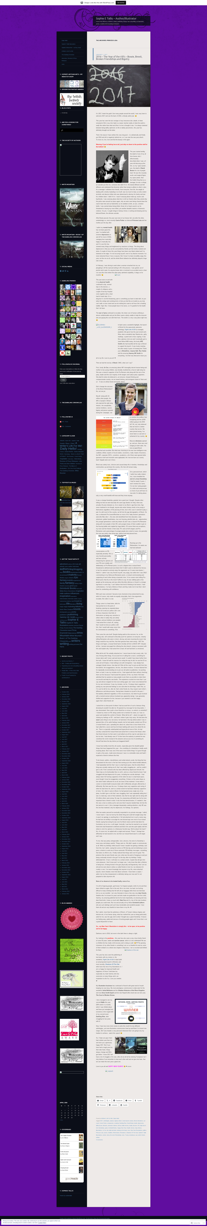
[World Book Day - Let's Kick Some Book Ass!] (66, 502)
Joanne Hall (65, 1162)
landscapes (63, 604)
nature (78, 606)
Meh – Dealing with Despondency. (70, 663)
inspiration (65, 596)
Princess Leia (99, 1132)
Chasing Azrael (64, 1167)
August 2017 (65, 734)
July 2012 (64, 879)
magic (61, 606)
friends (62, 586)
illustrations (99, 1130)
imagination (80, 591)
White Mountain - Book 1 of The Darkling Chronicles (71, 638)
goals (106, 1128)
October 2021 (65, 692)
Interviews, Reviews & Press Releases (69, 59)
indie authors (65, 593)
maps (65, 606)
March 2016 (65, 775)
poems (69, 612)
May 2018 (64, 713)
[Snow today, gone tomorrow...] (78, 518)
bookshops (74, 572)
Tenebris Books (68, 628)
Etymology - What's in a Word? (72, 454)
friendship (66, 586)
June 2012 (64, 881)
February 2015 (66, 806)
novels (77, 609)
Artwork (62, 440)
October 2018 (65, 701)
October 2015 (65, 787)
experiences (77, 580)
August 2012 (65, 877)
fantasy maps (78, 583)
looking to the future (122, 1130)
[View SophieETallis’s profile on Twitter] (63, 271)
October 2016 (65, 758)
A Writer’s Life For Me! (67, 51)
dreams (71, 578)
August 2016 (65, 763)
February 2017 (66, 749)
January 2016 (65, 779)
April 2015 (64, 801)
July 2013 (64, 851)
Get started (120, 2)
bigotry (116, 1120)
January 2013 (65, 865)
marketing (71, 606)
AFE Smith (75, 564)
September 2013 (66, 846)
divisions (105, 1125)
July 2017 (64, 737)
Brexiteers (140, 1120)
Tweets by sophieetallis (66, 1195)
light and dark (112, 1130)
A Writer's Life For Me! (107, 1118)
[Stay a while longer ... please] (66, 492)
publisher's (63, 615)
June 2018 (64, 711)
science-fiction (79, 617)
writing (97, 1137)
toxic (123, 1135)
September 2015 (66, 789)
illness (140, 1128)
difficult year (99, 1125)
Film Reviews (70, 456)
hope (136, 1128)
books (131, 1120)
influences (75, 593)
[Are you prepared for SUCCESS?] (66, 526)
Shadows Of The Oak (132, 1132)
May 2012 (64, 884)
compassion (110, 1123)
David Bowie (130, 1123)
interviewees (64, 598)
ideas (62, 591)
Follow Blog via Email (71, 364)
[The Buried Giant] (81, 1148)
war (136, 1135)
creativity (116, 1123)
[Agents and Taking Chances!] (66, 513)
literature (73, 604)
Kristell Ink (78, 601)
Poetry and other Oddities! (67, 463)
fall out (119, 1125)
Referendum (116, 1132)
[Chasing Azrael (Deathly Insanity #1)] (81, 1173)
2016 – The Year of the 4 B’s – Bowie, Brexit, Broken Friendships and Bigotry (119, 57)
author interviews (73, 566)
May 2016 (64, 770)
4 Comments (99, 1139)
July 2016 (64, 765)
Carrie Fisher (103, 1123)
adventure (64, 564)
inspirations (74, 596)
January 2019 (65, 696)
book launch (126, 1120)
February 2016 (66, 777)
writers (75, 640)
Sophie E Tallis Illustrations (68, 44)
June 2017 (64, 739)
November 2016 (66, 756)
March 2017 (65, 746)
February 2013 (66, 862)
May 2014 (64, 827)
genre (72, 586)
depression (141, 1123)
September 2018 (66, 703)
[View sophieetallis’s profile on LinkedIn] (68, 271)
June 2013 (64, 853)
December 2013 (66, 839)
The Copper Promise (65, 1135)
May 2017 (64, 741)
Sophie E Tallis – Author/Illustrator (116, 18)
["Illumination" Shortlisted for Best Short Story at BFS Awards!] (78, 531)
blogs (61, 572)
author (66, 566)
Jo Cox (104, 1130)
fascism (135, 1125)
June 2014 (64, 824)
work (69, 641)
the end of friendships (115, 1135)
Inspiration (63, 459)
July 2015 (64, 794)
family (130, 1125)
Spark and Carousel (65, 1159)
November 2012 (66, 870)
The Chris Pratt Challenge (74, 468)
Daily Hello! (116, 1118)
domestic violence (112, 1125)
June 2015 (64, 796)
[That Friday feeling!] (78, 505)
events (70, 580)
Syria (108, 1135)
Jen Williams (65, 1137)
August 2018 (65, 706)
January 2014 (65, 836)
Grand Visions (78, 456)
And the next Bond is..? (68, 661)
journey (64, 601)
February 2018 (66, 720)
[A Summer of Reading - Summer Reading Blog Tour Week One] (78, 544)
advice (70, 564)
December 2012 (66, 867)
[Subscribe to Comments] (60, 426)
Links (63, 64)
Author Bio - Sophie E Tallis (72, 440)
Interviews (70, 459)
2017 (101, 1120)
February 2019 (66, 694)
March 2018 (65, 718)
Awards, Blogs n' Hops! (67, 443)
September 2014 (66, 817)
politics (144, 1130)
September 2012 (66, 874)
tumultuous (132, 1135)
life (68, 603)
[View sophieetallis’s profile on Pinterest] (65, 271)
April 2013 (64, 858)
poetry (73, 612)
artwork (62, 566)
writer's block (141, 1135)
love (129, 1130)
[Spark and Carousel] (81, 1164)
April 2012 (64, 886)
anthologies (106, 1120)
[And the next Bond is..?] (78, 492)
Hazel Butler (65, 1170)
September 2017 (66, 732)
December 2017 (66, 725)
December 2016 (66, 753)
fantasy (69, 582)
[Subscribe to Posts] (60, 421)
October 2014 (65, 815)
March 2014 (65, 832)
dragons (66, 577)
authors (64, 568)
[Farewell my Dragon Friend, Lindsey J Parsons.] (66, 539)
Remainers (123, 1132)
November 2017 (66, 727)
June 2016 (64, 768)
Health (128, 1128)
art (80, 564)
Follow (63, 380)
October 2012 (65, 872)
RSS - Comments (66, 426)
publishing (72, 614)
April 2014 (64, 829)
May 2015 (64, 798)
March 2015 (65, 803)
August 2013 (65, 848)
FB (138, 1125)
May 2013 (64, 855)
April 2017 (64, 744)
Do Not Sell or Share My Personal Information (98, 1218)
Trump (127, 1135)
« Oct (61, 1120)
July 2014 (64, 822)
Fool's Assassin (64, 1151)
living (79, 603)
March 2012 (65, 889)
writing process (74, 644)
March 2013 (65, 860)
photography (63, 612)
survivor (76, 625)
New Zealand (68, 609)
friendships (101, 1128)
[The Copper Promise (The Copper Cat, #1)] (81, 1140)
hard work (79, 588)
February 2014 (66, 834)
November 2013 (66, 841)
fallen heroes (125, 1125)
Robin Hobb (65, 1154)
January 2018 (65, 722)
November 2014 (66, 813)
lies (108, 1130)
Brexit (135, 1120)
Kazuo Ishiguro (66, 1145)
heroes (132, 1128)
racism (105, 1132)
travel (70, 630)
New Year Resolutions (136, 1130)
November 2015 (66, 784)
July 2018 (64, 708)
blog (71, 569)
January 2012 (65, 893)
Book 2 (120, 1120)
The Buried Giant (64, 1143)
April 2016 (64, 772)
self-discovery (63, 620)
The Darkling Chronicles (68, 54)
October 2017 (65, 730)
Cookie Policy (42, 1223)
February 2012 (66, 891)
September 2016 (66, 760)
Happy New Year (121, 1128)
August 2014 (65, 820)
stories (104, 1135)
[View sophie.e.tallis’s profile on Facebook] (61, 271)
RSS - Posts (65, 421)
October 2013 (65, 843)
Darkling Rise (122, 1123)
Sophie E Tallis (69, 621)
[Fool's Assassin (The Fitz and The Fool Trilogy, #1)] (81, 1156)
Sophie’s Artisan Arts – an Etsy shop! (71, 47)
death (135, 1123)
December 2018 (66, 699)
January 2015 (65, 808)
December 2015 (66, 782)
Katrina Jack (70, 601)
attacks (112, 1120)
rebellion (110, 1132)
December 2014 (66, 810)
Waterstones (72, 633)
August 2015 (65, 791)
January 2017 (65, 751)
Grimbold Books (112, 1128)
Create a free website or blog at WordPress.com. (72, 1218)
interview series (73, 598)
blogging (78, 569)
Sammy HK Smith (67, 617)
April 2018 (64, 715)
